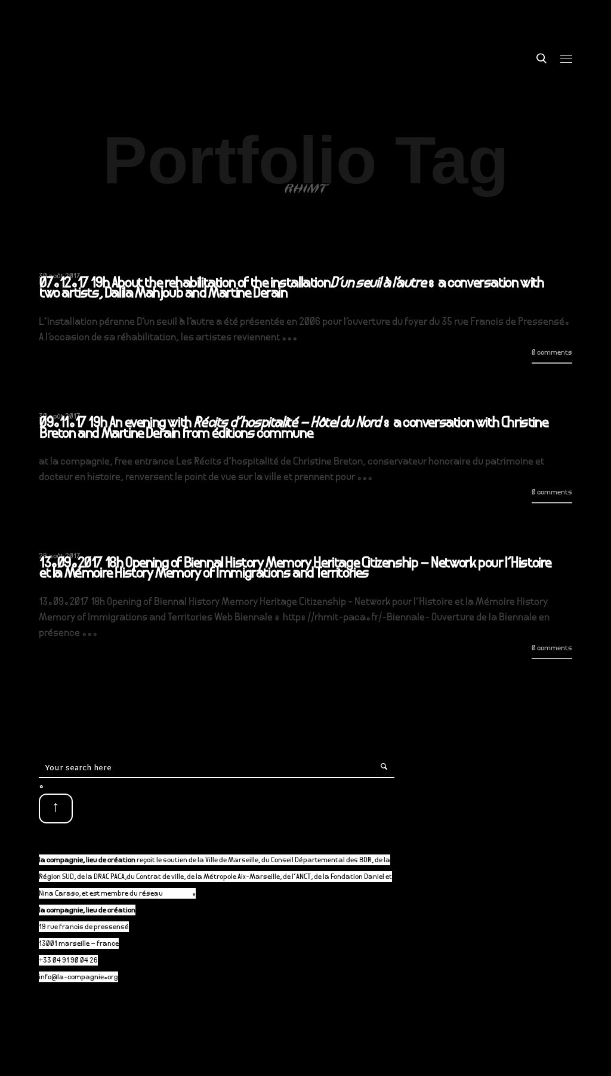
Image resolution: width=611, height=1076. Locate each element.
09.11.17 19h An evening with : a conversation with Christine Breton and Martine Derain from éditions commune (293, 429)
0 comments (552, 353)
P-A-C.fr (178, 894)
